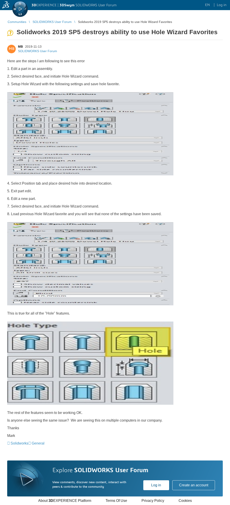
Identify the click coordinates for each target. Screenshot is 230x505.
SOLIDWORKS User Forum (37, 51)
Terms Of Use (116, 501)
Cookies (185, 501)
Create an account (193, 485)
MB (20, 46)
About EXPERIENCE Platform (64, 501)
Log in (156, 485)
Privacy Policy (153, 501)
